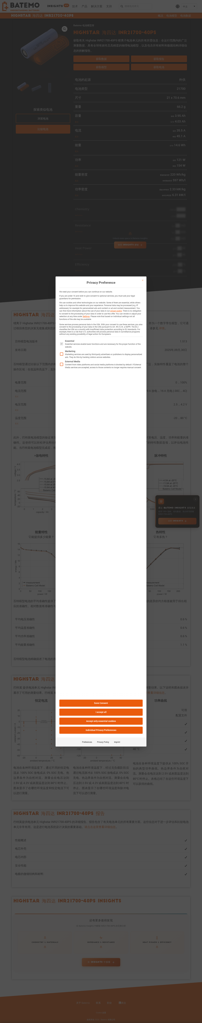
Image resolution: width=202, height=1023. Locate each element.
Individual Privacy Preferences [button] (101, 730)
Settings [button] (86, 316)
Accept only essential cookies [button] (101, 721)
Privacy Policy (103, 742)
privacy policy (116, 310)
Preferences (87, 742)
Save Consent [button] (101, 703)
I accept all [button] (101, 712)
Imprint (117, 742)
